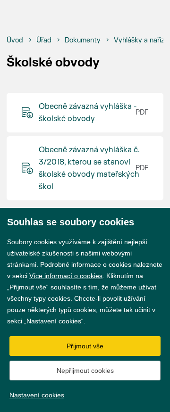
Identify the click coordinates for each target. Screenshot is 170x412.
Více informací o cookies (65, 276)
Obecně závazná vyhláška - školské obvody (88, 113)
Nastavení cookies (36, 395)
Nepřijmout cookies (85, 370)
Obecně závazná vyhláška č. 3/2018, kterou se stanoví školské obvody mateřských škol (89, 168)
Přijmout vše (85, 346)
